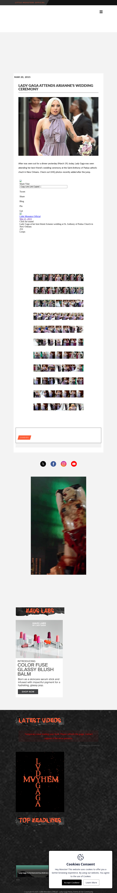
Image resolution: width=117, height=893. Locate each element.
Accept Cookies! (71, 882)
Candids (24, 437)
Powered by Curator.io (90, 745)
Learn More (91, 882)
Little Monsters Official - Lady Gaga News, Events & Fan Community (66, 892)
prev (17, 879)
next (19, 879)
